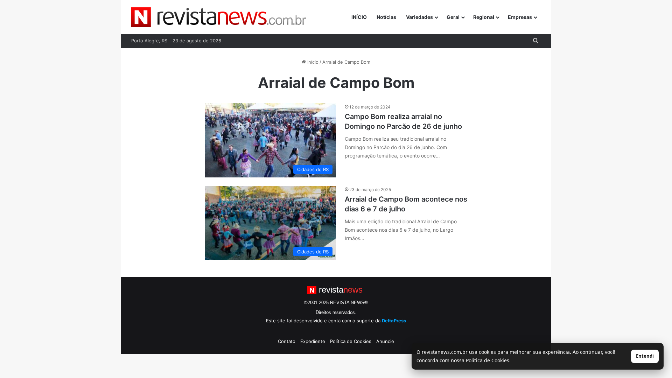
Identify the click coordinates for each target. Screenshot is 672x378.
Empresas (520, 17)
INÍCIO (359, 17)
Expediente (312, 341)
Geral (453, 17)
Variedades (419, 17)
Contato (286, 341)
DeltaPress (394, 320)
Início (312, 62)
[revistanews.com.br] (218, 17)
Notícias (386, 17)
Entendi (645, 356)
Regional (483, 17)
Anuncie (385, 341)
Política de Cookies (350, 341)
